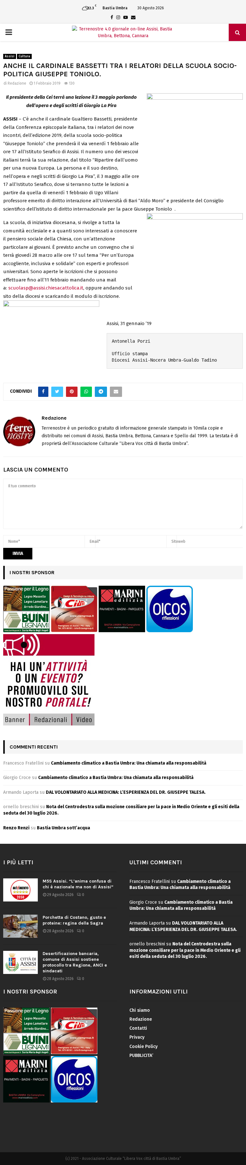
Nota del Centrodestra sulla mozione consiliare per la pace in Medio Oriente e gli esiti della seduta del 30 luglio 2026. (185, 950)
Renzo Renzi (16, 828)
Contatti (138, 1028)
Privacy (136, 1037)
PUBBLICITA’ (141, 1055)
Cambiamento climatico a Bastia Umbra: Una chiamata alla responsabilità (128, 763)
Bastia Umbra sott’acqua (63, 828)
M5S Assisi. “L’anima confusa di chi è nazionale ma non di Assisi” (78, 884)
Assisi (9, 56)
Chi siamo (139, 1010)
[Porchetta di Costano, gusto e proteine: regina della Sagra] (20, 926)
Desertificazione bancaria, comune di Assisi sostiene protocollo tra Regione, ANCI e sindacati (75, 962)
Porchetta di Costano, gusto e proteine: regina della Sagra (74, 920)
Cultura (24, 56)
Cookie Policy (143, 1046)
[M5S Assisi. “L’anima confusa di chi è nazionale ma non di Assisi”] (20, 889)
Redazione (17, 83)
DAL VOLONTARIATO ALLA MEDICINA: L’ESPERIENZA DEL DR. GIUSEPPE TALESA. (126, 792)
